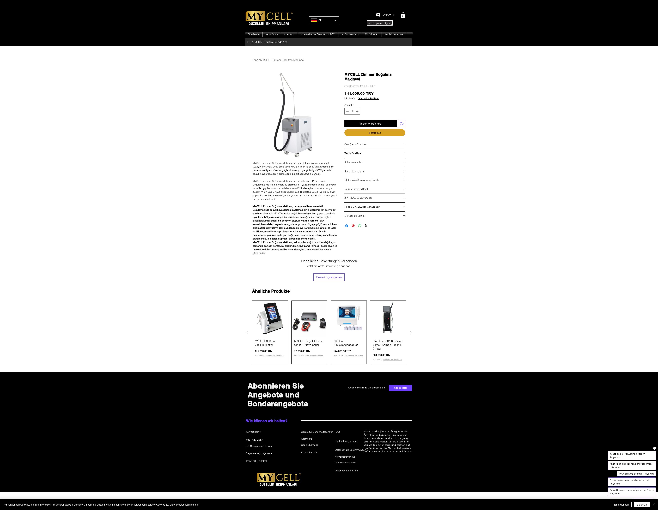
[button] (402, 15)
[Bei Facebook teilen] (347, 226)
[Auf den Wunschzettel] (401, 123)
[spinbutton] (352, 111)
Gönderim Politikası (368, 98)
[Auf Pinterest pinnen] (353, 226)
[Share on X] (366, 226)
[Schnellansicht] (270, 318)
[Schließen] (654, 504)
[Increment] (357, 111)
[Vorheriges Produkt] (247, 332)
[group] (329, 332)
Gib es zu (642, 504)
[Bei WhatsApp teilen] (360, 226)
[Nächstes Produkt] (411, 332)
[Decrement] (347, 111)
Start (255, 60)
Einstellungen (621, 504)
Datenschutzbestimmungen (184, 504)
